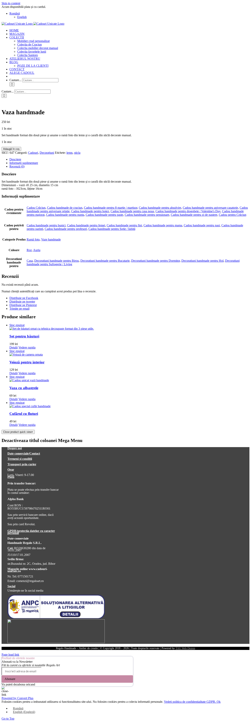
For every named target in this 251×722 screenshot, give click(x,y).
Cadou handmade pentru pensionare (147, 214)
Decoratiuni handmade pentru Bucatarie (105, 260)
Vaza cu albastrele (23, 388)
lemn (69, 152)
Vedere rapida (26, 347)
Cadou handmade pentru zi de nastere (194, 214)
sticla (77, 152)
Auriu (36, 250)
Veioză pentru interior (27, 362)
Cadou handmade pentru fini (124, 225)
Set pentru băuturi (24, 336)
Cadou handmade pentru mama (163, 225)
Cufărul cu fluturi (23, 414)
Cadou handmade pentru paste (104, 214)
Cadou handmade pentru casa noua (132, 211)
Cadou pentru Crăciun (232, 214)
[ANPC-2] (56, 642)
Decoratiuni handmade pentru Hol (202, 260)
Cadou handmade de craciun (64, 207)
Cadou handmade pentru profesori (66, 229)
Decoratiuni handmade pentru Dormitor (155, 260)
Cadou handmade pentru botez (90, 211)
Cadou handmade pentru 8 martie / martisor (110, 207)
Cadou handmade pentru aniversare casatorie (210, 207)
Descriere (15, 159)
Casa (30, 260)
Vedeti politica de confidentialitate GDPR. (190, 701)
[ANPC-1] (56, 617)
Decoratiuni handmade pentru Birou (56, 260)
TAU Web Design (185, 648)
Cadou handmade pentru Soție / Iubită (111, 229)
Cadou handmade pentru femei (86, 225)
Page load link (10, 654)
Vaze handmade (51, 239)
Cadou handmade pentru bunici (46, 225)
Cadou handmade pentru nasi (202, 225)
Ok (219, 701)
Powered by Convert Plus (17, 698)
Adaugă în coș (11, 148)
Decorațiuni (47, 152)
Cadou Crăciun (36, 207)
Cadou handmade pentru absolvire (160, 207)
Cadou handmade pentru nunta (65, 214)
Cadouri (33, 152)
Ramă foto (33, 239)
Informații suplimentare (23, 163)
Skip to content (11, 3)
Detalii (13, 347)
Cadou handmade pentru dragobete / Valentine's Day (188, 211)
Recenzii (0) (17, 166)
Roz (29, 250)
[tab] (129, 159)
